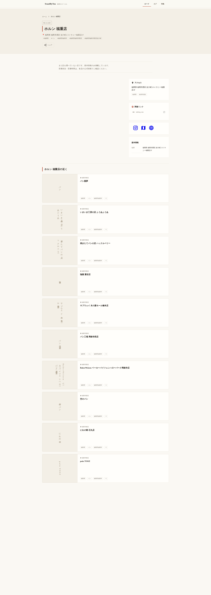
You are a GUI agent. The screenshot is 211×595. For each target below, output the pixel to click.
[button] (149, 112)
